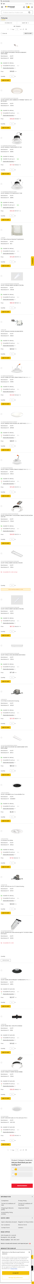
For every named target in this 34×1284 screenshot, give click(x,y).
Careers (20, 1227)
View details (5, 960)
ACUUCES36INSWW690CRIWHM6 (10, 607)
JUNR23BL (3, 1024)
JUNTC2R (3, 330)
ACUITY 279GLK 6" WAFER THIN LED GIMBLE (12, 1072)
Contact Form (5, 1227)
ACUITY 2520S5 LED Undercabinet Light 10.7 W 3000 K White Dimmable (16, 933)
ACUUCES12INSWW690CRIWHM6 (10, 561)
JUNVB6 (3, 238)
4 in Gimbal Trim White (7, 840)
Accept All (16, 1273)
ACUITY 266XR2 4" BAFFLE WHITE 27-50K (11, 147)
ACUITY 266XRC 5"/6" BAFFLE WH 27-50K (11, 193)
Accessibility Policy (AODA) (7, 1213)
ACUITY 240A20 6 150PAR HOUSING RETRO (12, 331)
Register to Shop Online (25, 1222)
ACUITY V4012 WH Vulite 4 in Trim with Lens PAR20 (14, 1118)
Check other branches (8, 68)
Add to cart (5, 80)
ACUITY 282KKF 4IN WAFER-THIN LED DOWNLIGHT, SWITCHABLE (13, 53)
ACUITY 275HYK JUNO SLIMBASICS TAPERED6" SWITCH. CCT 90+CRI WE (16, 100)
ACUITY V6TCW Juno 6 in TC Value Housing (12, 886)
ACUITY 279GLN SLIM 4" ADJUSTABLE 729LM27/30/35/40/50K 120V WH (17, 516)
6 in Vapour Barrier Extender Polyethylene (12, 239)
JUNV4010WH (4, 839)
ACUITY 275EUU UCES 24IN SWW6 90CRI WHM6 (13, 655)
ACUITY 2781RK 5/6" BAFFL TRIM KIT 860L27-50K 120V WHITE (16, 377)
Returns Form (22, 1225)
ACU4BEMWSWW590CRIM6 (8, 145)
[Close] (29, 1252)
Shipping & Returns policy (7, 1208)
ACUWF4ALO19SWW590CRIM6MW (10, 51)
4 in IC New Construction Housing (10, 701)
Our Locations (5, 1225)
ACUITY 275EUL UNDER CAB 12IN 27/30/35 (12, 563)
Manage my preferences (16, 1277)
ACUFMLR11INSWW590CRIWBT (9, 422)
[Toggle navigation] (2, 7)
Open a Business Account (9, 1222)
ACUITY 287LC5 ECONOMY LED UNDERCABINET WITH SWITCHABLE (14, 747)
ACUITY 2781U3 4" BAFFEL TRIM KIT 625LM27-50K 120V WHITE (16, 469)
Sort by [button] (24, 23)
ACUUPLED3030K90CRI (7, 931)
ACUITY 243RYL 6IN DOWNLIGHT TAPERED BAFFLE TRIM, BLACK (17, 979)
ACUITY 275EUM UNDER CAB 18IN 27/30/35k (12, 285)
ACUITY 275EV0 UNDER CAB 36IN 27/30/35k (12, 609)
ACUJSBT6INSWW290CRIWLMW (9, 98)
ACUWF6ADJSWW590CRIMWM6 (9, 1070)
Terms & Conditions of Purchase (25, 1204)
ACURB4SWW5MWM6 (7, 468)
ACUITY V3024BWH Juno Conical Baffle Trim (13, 794)
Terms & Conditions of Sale (8, 1204)
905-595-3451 (15, 1239)
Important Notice (23, 1208)
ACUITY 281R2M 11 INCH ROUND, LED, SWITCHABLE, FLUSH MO (16, 423)
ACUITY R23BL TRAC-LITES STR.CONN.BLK (11, 1026)
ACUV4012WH (4, 1116)
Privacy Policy (22, 1200)
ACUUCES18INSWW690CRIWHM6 (10, 284)
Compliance (4, 1200)
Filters (8, 23)
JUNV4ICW (4, 699)
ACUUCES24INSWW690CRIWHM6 (10, 653)
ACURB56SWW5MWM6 (7, 376)
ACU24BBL (4, 978)
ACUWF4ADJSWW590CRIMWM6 (9, 514)
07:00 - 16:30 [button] (28, 3)
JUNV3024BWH (5, 793)
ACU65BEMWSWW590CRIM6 (9, 191)
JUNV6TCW (4, 885)
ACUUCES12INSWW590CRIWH (9, 745)
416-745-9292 (6, 1)
